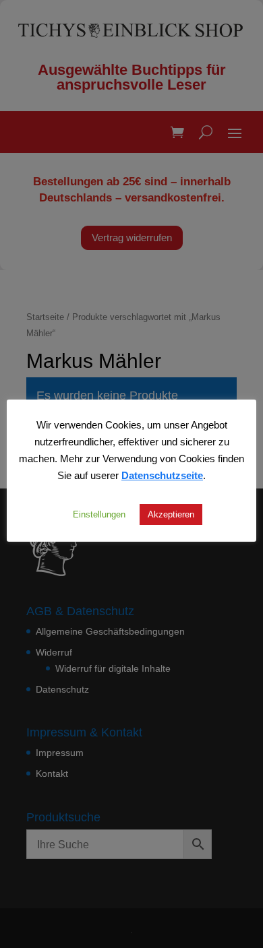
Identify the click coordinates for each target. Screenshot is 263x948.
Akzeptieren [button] (171, 514)
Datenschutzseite (162, 475)
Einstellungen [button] (99, 514)
